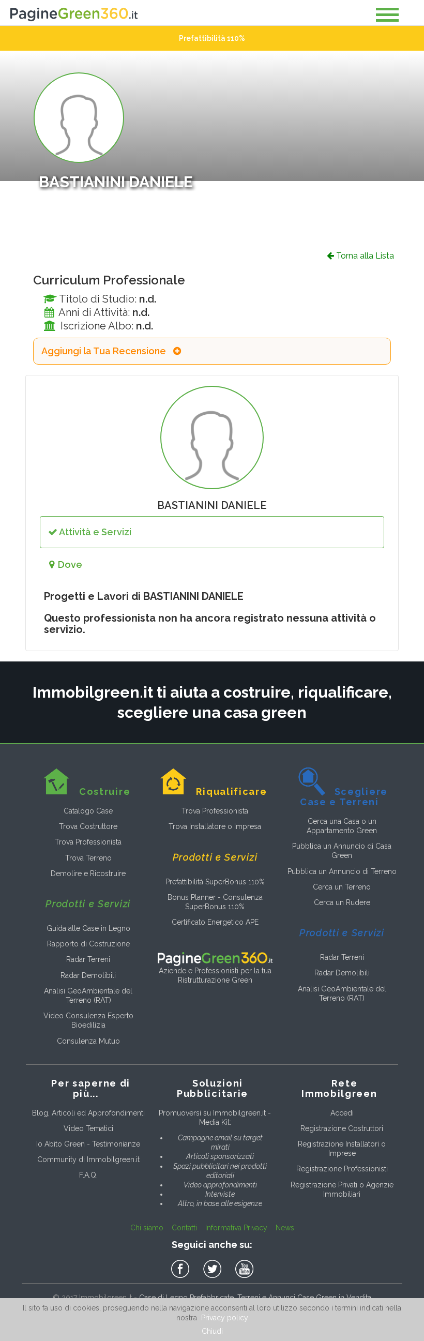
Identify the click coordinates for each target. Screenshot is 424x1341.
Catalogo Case (88, 811)
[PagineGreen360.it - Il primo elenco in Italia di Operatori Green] (73, 12)
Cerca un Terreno (342, 887)
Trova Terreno (88, 858)
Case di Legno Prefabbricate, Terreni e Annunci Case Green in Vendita (255, 1297)
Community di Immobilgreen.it (88, 1159)
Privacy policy (224, 1318)
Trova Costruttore (88, 826)
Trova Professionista (88, 842)
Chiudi (212, 1331)
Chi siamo (146, 1228)
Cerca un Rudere (342, 902)
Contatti (184, 1228)
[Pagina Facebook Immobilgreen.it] (182, 1269)
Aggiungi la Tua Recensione (104, 351)
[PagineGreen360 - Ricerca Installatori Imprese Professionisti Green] (215, 958)
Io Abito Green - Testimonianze (88, 1144)
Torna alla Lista (364, 256)
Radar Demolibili (88, 975)
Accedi (342, 1113)
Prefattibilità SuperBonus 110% (215, 882)
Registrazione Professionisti (342, 1169)
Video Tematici (88, 1128)
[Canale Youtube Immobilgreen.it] (244, 1269)
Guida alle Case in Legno (88, 928)
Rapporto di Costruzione (88, 944)
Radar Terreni (88, 959)
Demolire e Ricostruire (88, 873)
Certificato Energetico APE (215, 922)
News (285, 1228)
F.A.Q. (88, 1175)
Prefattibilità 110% (212, 38)
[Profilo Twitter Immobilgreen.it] (214, 1269)
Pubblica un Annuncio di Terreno (342, 871)
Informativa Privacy (236, 1228)
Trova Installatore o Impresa (215, 826)
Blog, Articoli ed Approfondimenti (88, 1113)
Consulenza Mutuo (88, 1041)
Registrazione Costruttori (341, 1128)
